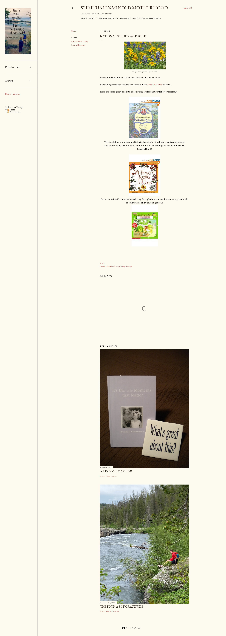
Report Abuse (12, 94)
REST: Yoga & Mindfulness (146, 18)
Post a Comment (112, 611)
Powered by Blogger (133, 628)
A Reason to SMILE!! (116, 471)
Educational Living (79, 41)
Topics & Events (105, 18)
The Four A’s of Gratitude (121, 606)
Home (84, 18)
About (91, 18)
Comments (14, 112)
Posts (12, 110)
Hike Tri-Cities (155, 84)
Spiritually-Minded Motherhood (124, 8)
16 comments (111, 476)
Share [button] (74, 31)
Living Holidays (78, 45)
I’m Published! (123, 18)
